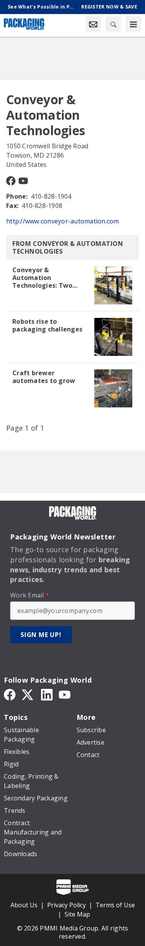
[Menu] (133, 24)
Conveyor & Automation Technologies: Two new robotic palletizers (42, 277)
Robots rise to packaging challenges (47, 325)
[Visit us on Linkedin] (47, 694)
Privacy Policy (66, 905)
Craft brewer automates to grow (43, 377)
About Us (24, 905)
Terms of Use (115, 905)
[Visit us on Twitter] (28, 694)
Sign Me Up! (40, 634)
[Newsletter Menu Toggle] (93, 24)
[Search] (113, 24)
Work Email (29, 595)
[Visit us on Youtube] (23, 180)
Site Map (77, 914)
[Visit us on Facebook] (10, 180)
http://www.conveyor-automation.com (62, 221)
